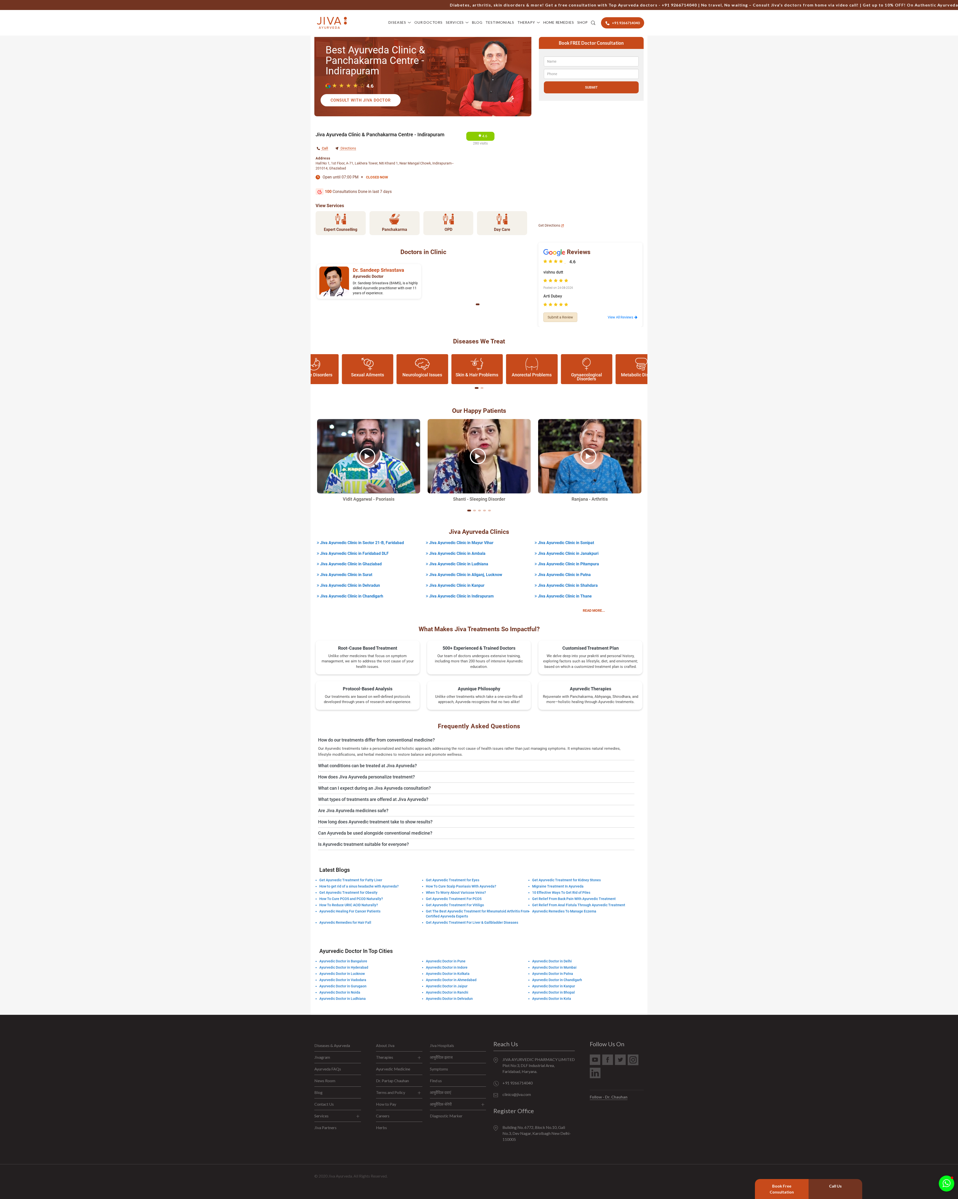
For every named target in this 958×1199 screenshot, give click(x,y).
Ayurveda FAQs (327, 1068)
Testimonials (499, 22)
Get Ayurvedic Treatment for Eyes (452, 880)
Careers (382, 1115)
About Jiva (385, 1045)
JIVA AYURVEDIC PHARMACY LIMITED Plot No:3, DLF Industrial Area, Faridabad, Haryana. (538, 1065)
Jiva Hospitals (442, 1045)
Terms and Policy (390, 1092)
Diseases (397, 22)
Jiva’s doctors (732, 4)
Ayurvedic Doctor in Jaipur (447, 986)
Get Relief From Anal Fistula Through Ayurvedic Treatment (578, 905)
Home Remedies (558, 22)
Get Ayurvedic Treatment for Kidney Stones (566, 880)
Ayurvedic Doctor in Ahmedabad (451, 980)
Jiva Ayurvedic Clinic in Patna (564, 574)
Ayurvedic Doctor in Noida (339, 992)
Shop (582, 22)
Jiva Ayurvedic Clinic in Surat (345, 574)
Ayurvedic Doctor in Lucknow (342, 974)
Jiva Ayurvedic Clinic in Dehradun (349, 585)
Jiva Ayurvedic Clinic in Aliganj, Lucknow (465, 574)
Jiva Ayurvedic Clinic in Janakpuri (568, 553)
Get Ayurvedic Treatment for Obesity (348, 893)
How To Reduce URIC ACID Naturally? (348, 905)
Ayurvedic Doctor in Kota (551, 999)
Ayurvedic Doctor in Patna (552, 974)
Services (455, 22)
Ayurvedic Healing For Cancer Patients (349, 911)
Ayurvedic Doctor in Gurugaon (342, 986)
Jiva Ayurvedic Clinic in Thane (564, 596)
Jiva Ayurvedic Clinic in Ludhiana (458, 564)
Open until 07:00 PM (343, 177)
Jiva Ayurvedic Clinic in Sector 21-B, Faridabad (361, 542)
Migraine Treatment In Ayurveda (558, 886)
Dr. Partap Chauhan (392, 1080)
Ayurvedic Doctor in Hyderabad (343, 967)
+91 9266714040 (625, 4)
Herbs (381, 1127)
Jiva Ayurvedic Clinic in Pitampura (568, 564)
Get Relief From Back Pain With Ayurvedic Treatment (574, 899)
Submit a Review (560, 317)
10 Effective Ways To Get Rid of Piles (561, 893)
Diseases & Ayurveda (332, 1045)
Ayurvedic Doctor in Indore (447, 967)
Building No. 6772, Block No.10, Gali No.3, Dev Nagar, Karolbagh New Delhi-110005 (536, 1133)
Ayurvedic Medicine (393, 1068)
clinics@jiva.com (516, 1094)
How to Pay (386, 1104)
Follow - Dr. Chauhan (608, 1096)
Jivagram (322, 1057)
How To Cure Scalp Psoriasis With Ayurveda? (461, 886)
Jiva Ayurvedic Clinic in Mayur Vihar (460, 542)
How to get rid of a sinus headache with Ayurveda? (359, 886)
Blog (477, 22)
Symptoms (439, 1068)
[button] (477, 304)
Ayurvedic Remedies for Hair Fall (345, 922)
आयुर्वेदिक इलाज (441, 1057)
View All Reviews (620, 317)
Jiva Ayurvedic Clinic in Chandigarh (351, 596)
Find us (436, 1080)
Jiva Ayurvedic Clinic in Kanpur (456, 585)
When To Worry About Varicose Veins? (456, 893)
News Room (324, 1080)
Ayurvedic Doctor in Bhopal (553, 992)
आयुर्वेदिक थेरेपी (441, 1104)
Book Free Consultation (782, 1189)
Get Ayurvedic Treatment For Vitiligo (455, 905)
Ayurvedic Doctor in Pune (446, 961)
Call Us (835, 1186)
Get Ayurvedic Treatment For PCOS (453, 899)
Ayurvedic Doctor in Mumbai (554, 967)
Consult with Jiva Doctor (361, 100)
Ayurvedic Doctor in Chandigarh (557, 980)
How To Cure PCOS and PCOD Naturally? (351, 899)
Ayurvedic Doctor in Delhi (552, 961)
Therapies (384, 1057)
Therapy (526, 22)
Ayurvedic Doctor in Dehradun (449, 999)
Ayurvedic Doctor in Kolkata (448, 974)
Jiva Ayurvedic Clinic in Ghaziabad (350, 564)
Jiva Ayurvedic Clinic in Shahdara (567, 585)
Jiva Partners (325, 1127)
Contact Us (324, 1104)
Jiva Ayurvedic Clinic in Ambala (456, 553)
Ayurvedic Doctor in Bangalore (343, 961)
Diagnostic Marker (446, 1115)
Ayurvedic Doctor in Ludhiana (342, 999)
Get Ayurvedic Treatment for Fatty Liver (350, 880)
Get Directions (549, 225)
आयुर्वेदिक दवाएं (440, 1092)
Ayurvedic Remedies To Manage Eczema (564, 911)
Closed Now (377, 177)
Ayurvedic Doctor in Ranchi (447, 992)
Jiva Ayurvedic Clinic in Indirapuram (461, 596)
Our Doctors (428, 22)
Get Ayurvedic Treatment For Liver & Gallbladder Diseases (472, 922)
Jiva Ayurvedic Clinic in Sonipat (565, 542)
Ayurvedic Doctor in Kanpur (553, 986)
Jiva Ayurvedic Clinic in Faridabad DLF (354, 553)
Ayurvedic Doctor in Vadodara (342, 980)
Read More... (594, 610)
